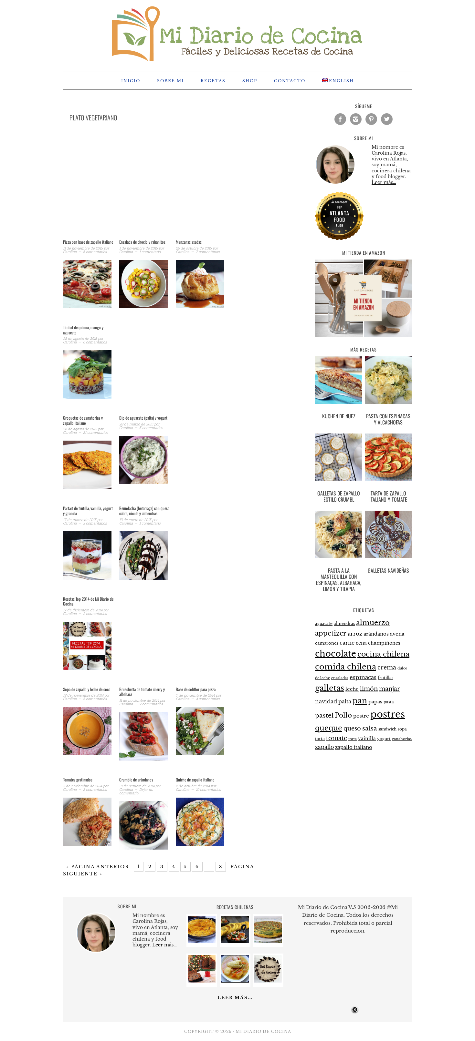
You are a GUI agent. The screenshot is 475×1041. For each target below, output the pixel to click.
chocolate (335, 653)
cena (361, 643)
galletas (329, 688)
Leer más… (384, 182)
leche (352, 689)
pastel (324, 715)
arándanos (376, 634)
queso (352, 728)
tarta (320, 738)
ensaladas (339, 678)
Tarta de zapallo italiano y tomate (388, 496)
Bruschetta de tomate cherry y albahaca (142, 692)
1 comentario (150, 251)
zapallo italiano (353, 747)
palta (344, 702)
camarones (326, 643)
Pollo (343, 715)
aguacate (323, 623)
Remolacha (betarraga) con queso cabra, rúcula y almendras (144, 510)
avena (397, 634)
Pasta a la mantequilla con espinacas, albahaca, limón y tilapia (338, 579)
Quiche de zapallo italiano (195, 779)
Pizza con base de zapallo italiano (88, 242)
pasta (389, 702)
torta (352, 739)
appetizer (330, 633)
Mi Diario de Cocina (237, 32)
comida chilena (345, 666)
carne (347, 642)
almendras (344, 623)
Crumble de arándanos (136, 779)
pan (360, 700)
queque (328, 728)
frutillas (385, 677)
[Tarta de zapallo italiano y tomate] (388, 458)
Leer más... (235, 997)
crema (386, 667)
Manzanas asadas (189, 242)
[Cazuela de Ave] (235, 981)
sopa (402, 729)
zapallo (324, 747)
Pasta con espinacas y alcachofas (388, 419)
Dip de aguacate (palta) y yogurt (143, 417)
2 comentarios (95, 613)
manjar (389, 688)
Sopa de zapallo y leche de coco (87, 689)
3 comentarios (95, 523)
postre (361, 716)
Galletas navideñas (388, 570)
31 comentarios (95, 432)
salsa (369, 728)
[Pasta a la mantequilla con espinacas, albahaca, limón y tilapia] (338, 535)
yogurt (384, 739)
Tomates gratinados (77, 779)
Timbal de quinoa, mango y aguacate (83, 330)
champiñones (384, 643)
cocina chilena (383, 654)
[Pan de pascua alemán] (202, 981)
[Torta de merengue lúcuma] (268, 981)
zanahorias (402, 739)
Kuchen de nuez (338, 416)
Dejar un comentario (136, 791)
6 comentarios (95, 342)
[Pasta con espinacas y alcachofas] (388, 381)
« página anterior (97, 867)
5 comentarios (95, 251)
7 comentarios (207, 251)
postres (387, 714)
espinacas (363, 677)
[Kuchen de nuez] (338, 381)
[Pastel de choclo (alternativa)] (202, 941)
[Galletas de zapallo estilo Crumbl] (338, 458)
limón (369, 688)
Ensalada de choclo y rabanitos (142, 242)
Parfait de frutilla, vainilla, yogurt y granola (88, 510)
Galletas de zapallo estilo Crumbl (338, 496)
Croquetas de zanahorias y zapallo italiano (83, 420)
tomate (336, 738)
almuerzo (373, 622)
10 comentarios (208, 789)
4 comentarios (207, 698)
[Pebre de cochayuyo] (235, 941)
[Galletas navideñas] (388, 535)
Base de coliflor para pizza (196, 689)
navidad (326, 701)
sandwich (387, 729)
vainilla (367, 738)
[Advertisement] (173, 188)
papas (375, 702)
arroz (355, 633)
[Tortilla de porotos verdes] (268, 941)
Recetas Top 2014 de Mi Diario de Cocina (88, 601)
